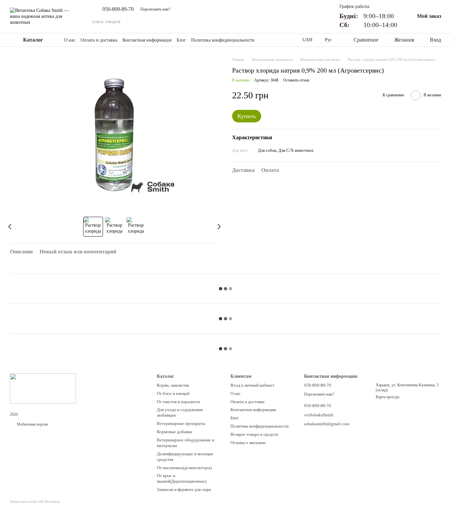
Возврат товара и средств (254, 434)
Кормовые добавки (174, 431)
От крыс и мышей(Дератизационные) (181, 478)
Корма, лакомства (173, 385)
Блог (181, 40)
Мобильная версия (32, 424)
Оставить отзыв (296, 80)
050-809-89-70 (118, 9)
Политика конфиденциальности (223, 40)
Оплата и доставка (99, 40)
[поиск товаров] (315, 21)
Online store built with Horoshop (35, 501)
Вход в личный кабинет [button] (252, 385)
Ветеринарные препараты (181, 423)
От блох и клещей (173, 393)
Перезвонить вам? (155, 9)
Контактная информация (146, 40)
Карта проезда (387, 397)
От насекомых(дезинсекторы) (184, 467)
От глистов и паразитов (178, 401)
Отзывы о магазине (248, 442)
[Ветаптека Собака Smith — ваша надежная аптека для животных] (43, 388)
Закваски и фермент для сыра (184, 489)
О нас (69, 40)
